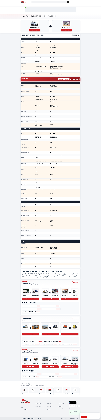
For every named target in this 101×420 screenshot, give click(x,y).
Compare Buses (49, 403)
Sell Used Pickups (60, 408)
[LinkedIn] (79, 406)
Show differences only (75, 35)
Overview (23, 35)
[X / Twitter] (70, 406)
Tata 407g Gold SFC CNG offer (63, 79)
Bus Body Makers (49, 408)
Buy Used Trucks (38, 406)
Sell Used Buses (49, 409)
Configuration (32, 35)
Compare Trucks (38, 403)
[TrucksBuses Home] (26, 401)
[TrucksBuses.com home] (24, 2)
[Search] (68, 2)
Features (37, 35)
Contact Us (78, 418)
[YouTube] (74, 406)
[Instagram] (77, 406)
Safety (42, 35)
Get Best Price (34, 30)
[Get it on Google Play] (72, 402)
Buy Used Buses (49, 406)
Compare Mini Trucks (61, 403)
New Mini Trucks (60, 401)
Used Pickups (60, 406)
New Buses (48, 401)
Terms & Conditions (73, 418)
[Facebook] (72, 406)
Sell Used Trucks (38, 408)
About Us (62, 418)
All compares (76, 282)
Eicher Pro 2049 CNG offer (74, 79)
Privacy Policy (67, 418)
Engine (27, 35)
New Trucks (37, 401)
